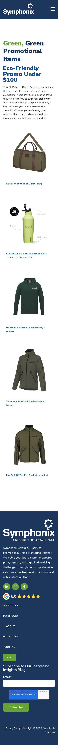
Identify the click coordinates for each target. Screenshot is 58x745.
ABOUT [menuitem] (10, 626)
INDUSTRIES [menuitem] (10, 636)
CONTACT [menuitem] (10, 647)
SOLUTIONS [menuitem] (10, 605)
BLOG (9, 657)
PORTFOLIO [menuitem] (10, 616)
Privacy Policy (12, 728)
